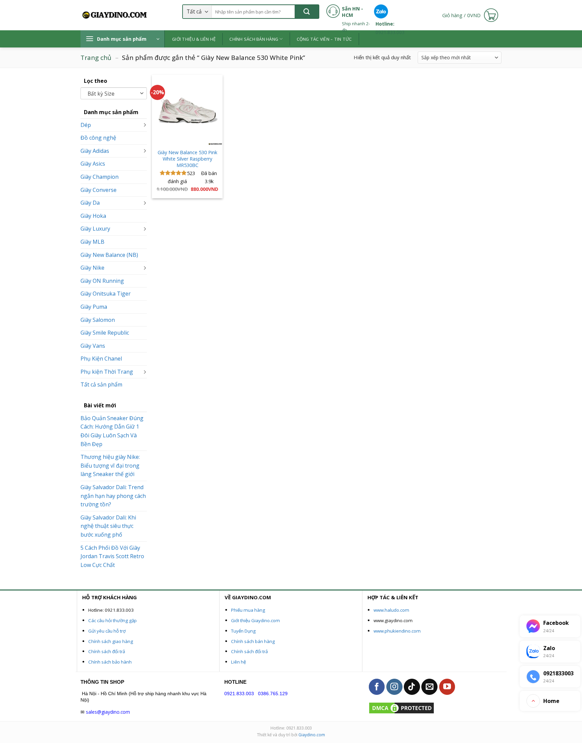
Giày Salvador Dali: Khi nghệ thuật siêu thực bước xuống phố (108, 526)
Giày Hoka (93, 215)
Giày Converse (98, 190)
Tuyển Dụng (243, 631)
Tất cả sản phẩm (101, 384)
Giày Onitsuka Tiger (105, 293)
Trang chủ (95, 57)
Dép (85, 125)
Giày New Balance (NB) (109, 255)
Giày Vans (92, 345)
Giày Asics (92, 163)
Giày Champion (99, 176)
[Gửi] (307, 11)
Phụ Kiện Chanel (101, 358)
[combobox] (113, 93)
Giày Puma (93, 306)
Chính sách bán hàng (253, 641)
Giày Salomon (97, 320)
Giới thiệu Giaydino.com (255, 620)
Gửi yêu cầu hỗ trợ (107, 631)
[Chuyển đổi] (144, 125)
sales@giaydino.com (108, 712)
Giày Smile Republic (104, 332)
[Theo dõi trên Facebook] (377, 687)
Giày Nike (92, 267)
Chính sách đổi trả (106, 651)
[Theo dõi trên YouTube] (447, 687)
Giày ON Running (102, 280)
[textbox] (112, 94)
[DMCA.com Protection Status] (401, 707)
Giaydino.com (311, 735)
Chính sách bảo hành (110, 662)
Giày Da (90, 202)
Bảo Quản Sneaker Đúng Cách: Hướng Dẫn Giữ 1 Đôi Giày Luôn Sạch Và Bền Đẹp (111, 431)
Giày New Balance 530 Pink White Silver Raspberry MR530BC (187, 158)
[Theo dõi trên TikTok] (412, 687)
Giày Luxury (95, 228)
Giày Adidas (94, 151)
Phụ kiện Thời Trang (106, 371)
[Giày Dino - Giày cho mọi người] (114, 15)
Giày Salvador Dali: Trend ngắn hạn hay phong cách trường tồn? (113, 495)
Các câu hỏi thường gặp (112, 620)
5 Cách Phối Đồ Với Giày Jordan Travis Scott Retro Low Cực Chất (112, 556)
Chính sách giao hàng (110, 641)
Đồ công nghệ (98, 137)
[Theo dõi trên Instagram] (394, 687)
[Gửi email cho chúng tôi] (429, 687)
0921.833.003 (239, 693)
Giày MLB (92, 241)
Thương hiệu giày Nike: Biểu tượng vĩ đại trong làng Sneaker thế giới (110, 465)
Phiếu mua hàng (248, 610)
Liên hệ (238, 662)
